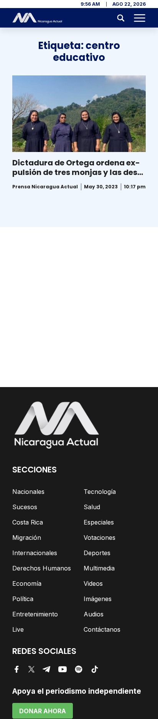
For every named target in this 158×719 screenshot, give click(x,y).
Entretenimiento (35, 614)
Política (22, 599)
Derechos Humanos (41, 568)
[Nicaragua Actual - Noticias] (37, 18)
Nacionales (28, 491)
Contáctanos (102, 629)
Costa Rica (27, 522)
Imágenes (98, 599)
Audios (94, 614)
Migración (26, 537)
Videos (93, 583)
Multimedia (99, 568)
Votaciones (99, 537)
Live (18, 629)
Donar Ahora (42, 711)
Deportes (97, 553)
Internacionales (34, 553)
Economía (26, 583)
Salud (92, 507)
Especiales (99, 522)
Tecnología (100, 491)
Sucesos (24, 507)
